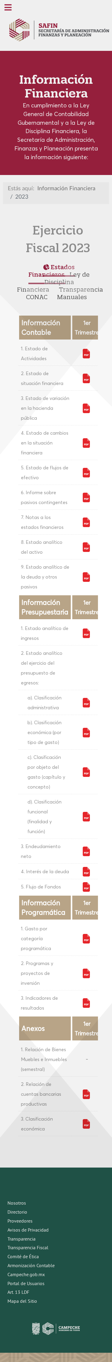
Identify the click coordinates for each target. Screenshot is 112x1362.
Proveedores (20, 1221)
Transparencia (21, 1239)
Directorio (17, 1212)
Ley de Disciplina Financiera (53, 282)
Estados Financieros (51, 270)
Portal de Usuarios (26, 1284)
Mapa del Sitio (22, 1302)
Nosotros (16, 1203)
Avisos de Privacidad (28, 1230)
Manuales (72, 297)
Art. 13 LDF (18, 1293)
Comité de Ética (23, 1257)
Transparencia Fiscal (27, 1248)
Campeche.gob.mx (26, 1275)
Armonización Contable (31, 1266)
